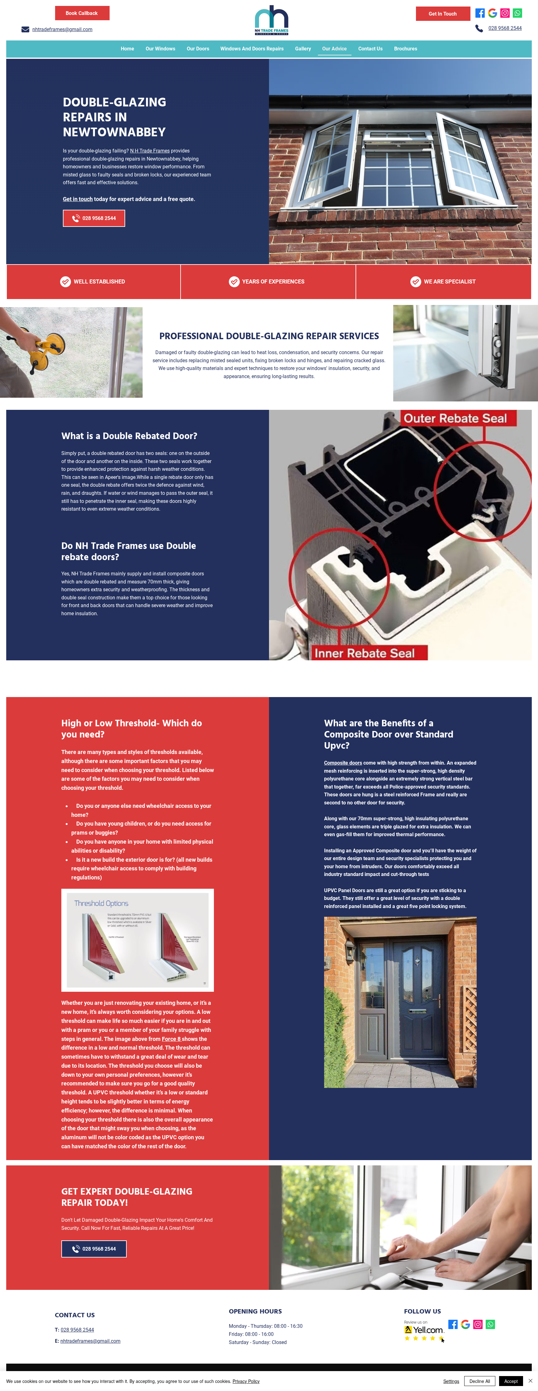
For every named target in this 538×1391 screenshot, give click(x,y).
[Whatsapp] (517, 13)
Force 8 (172, 1039)
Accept (511, 1381)
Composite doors (343, 763)
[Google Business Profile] (492, 13)
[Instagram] (505, 13)
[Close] (530, 1381)
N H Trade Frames (150, 151)
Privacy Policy (246, 1381)
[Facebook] (480, 13)
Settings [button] (451, 1381)
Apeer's (112, 477)
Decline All (480, 1381)
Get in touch (78, 199)
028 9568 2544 (77, 1330)
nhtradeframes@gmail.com (90, 1341)
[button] (82, 13)
